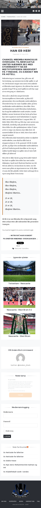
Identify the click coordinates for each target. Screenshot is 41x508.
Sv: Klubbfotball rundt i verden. (16, 472)
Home (3, 16)
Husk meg (10, 431)
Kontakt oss (30, 501)
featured (18, 248)
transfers (25, 248)
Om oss (3, 501)
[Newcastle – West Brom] (19, 323)
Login (31, 230)
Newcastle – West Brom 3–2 (19, 310)
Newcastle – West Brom (19, 336)
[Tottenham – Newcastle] (19, 271)
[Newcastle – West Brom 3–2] (19, 297)
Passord (6, 422)
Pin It (18, 246)
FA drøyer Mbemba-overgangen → (20, 239)
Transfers (11, 16)
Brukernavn (8, 412)
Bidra (21, 501)
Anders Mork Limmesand (21, 47)
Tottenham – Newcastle (19, 283)
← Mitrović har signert (20, 235)
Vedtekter (13, 501)
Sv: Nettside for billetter (13, 452)
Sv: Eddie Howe (9, 461)
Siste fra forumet (20, 447)
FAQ (38, 501)
